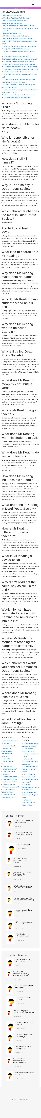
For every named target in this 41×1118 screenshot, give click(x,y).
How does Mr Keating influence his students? (20, 64)
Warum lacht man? (10, 777)
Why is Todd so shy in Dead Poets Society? (18, 26)
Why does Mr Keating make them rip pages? (18, 38)
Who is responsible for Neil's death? (15, 20)
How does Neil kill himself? (12, 23)
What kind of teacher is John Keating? (17, 97)
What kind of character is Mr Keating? (16, 36)
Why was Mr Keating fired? (12, 15)
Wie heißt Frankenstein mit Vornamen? (7, 761)
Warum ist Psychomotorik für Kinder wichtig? (28, 802)
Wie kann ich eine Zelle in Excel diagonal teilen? (30, 794)
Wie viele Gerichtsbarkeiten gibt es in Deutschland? (31, 787)
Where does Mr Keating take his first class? (19, 95)
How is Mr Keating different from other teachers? (21, 69)
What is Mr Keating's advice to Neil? (16, 72)
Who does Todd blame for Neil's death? (16, 18)
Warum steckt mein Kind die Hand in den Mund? (30, 769)
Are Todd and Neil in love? (12, 33)
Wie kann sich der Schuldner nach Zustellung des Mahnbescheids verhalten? (8, 751)
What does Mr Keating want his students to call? (21, 59)
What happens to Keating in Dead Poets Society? (21, 67)
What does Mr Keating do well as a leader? (19, 61)
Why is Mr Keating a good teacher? (16, 56)
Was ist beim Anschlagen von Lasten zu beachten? (30, 761)
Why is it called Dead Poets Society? (17, 49)
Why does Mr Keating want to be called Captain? (21, 46)
